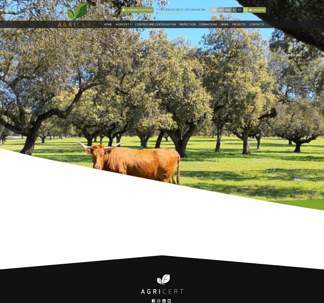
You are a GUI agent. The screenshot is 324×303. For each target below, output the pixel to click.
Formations (208, 24)
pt (239, 9)
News (224, 24)
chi (221, 9)
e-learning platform (138, 9)
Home (109, 24)
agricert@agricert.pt (168, 13)
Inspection (187, 24)
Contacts (256, 24)
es (234, 9)
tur (213, 9)
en (245, 9)
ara (227, 9)
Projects (239, 24)
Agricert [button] (122, 24)
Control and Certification (155, 24)
